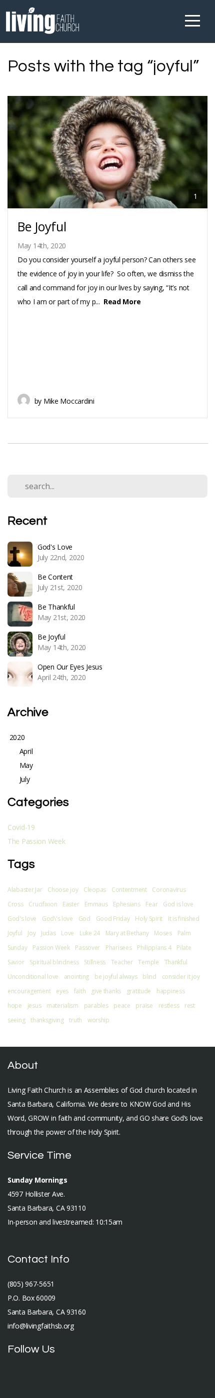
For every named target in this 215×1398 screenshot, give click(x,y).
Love (67, 933)
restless (169, 1005)
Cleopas (95, 889)
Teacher (122, 962)
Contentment (129, 889)
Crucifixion (42, 904)
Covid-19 (21, 827)
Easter (70, 904)
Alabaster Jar (25, 889)
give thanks (106, 991)
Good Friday (113, 918)
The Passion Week (37, 841)
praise (144, 1005)
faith (80, 991)
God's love (22, 918)
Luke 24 (90, 933)
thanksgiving (47, 1020)
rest (189, 1005)
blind (149, 976)
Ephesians (126, 904)
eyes (62, 991)
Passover (87, 947)
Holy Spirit (148, 918)
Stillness (94, 962)
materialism (62, 1005)
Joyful (15, 933)
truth (75, 1020)
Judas (48, 933)
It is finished (184, 918)
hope (15, 1005)
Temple (148, 962)
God (84, 918)
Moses (163, 933)
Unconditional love (33, 976)
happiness (170, 991)
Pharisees (119, 947)
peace (122, 1005)
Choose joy (63, 889)
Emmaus (96, 904)
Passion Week (51, 947)
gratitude (138, 991)
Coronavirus (169, 889)
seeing (16, 1020)
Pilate (183, 947)
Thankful (176, 962)
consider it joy (181, 976)
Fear (152, 904)
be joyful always (116, 976)
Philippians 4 (154, 947)
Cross (16, 904)
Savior (16, 962)
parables (96, 1005)
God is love (178, 904)
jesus (35, 1005)
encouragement (29, 991)
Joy (32, 933)
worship (99, 1020)
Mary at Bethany (127, 933)
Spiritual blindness (54, 962)
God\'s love (57, 918)
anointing (76, 976)
